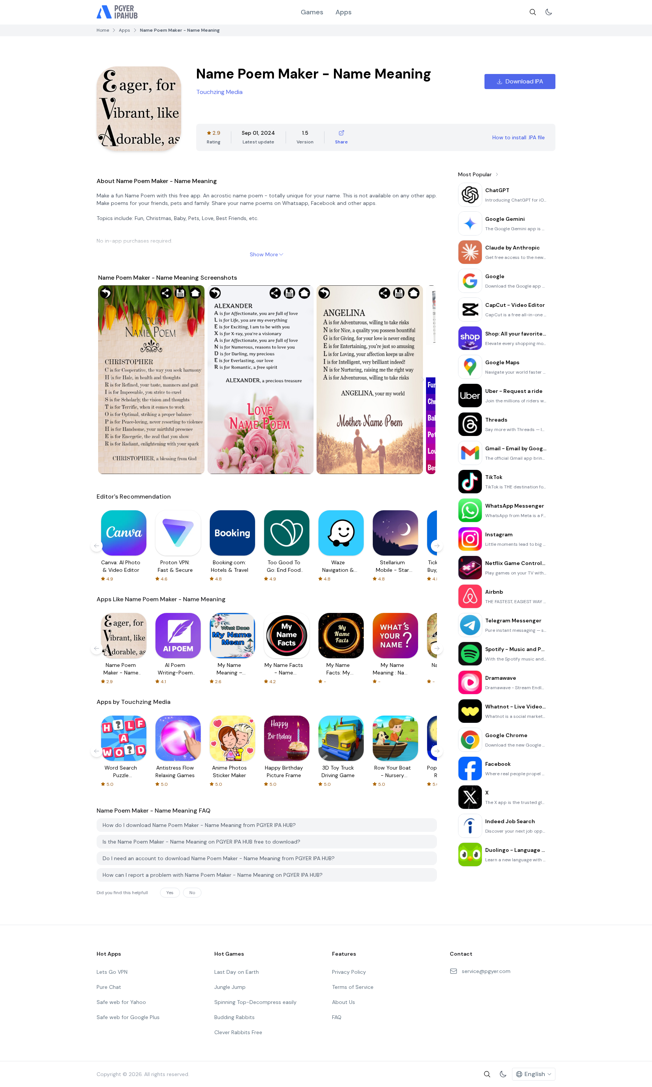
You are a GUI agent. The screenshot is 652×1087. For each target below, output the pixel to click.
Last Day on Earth (236, 971)
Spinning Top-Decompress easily (255, 1002)
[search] (533, 12)
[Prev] (111, 379)
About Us (343, 1002)
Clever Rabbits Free (238, 1032)
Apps (343, 12)
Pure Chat (109, 987)
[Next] (422, 379)
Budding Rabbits (234, 1017)
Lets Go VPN (112, 971)
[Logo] (117, 12)
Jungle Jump (230, 987)
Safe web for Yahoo (121, 1002)
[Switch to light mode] (548, 12)
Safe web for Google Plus (128, 1017)
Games (312, 12)
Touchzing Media (219, 92)
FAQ (336, 1017)
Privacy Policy (349, 971)
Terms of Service (353, 987)
